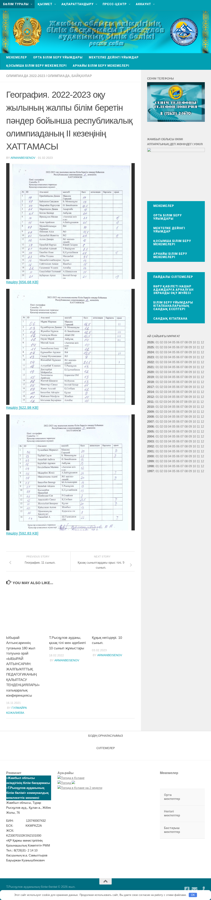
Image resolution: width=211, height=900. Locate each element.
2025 (150, 347)
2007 (150, 421)
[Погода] (66, 783)
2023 (150, 357)
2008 (150, 416)
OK (193, 894)
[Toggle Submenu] (197, 797)
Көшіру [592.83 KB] (22, 533)
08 (186, 342)
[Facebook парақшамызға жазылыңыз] (187, 889)
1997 (150, 471)
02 (161, 342)
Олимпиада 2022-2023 (25, 76)
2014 (150, 392)
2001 (150, 451)
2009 (150, 411)
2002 (150, 446)
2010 (150, 406)
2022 (150, 362)
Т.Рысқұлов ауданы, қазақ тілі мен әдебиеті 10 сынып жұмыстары (67, 643)
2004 (150, 436)
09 (190, 347)
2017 (150, 387)
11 (198, 347)
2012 (150, 396)
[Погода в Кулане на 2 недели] (79, 788)
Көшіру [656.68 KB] (22, 282)
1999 (150, 461)
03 (165, 342)
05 (173, 342)
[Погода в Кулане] (70, 778)
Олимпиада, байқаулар (70, 76)
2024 (150, 352)
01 (157, 342)
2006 (150, 426)
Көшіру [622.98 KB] (22, 408)
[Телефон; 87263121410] (202, 889)
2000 (150, 456)
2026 (150, 342)
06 (177, 342)
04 (169, 342)
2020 (150, 372)
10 (194, 347)
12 (202, 347)
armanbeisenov (23, 157)
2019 (150, 377)
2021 (150, 367)
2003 (150, 441)
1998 (150, 466)
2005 (150, 431)
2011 (150, 401)
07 (182, 342)
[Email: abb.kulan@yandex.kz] (194, 889)
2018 (150, 382)
